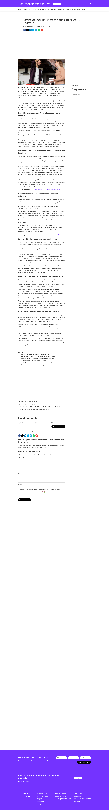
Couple (25, 9)
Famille (34, 9)
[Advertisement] (54, 46)
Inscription (84, 3)
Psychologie (53, 9)
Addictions (84, 9)
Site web (20, 484)
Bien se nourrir (41, 9)
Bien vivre (20, 9)
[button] (24, 30)
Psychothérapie (61, 9)
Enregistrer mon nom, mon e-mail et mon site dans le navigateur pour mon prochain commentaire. (40, 489)
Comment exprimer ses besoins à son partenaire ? (45, 235)
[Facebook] (29, 796)
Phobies (74, 9)
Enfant (30, 9)
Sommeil (47, 9)
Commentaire (21, 457)
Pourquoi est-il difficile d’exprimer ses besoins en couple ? (47, 189)
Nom (19, 473)
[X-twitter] (26, 796)
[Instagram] (24, 796)
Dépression (68, 9)
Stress (78, 9)
